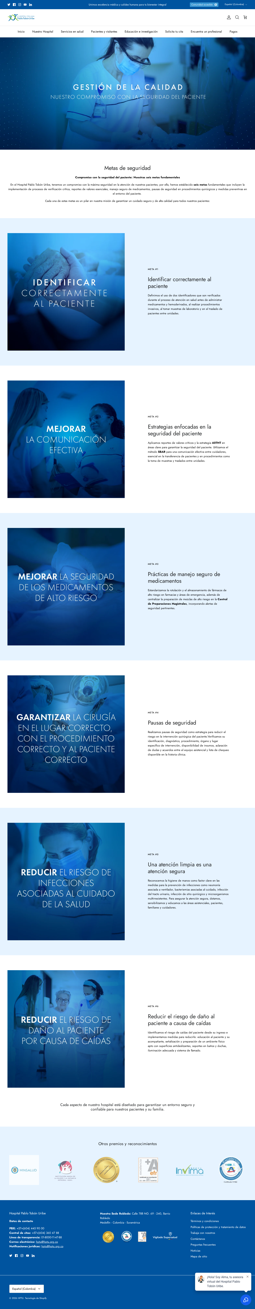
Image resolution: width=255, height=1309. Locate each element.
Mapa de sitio (199, 1256)
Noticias (195, 1251)
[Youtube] (25, 4)
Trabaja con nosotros (203, 1233)
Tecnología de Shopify (35, 1298)
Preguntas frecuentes (203, 1245)
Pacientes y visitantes (104, 31)
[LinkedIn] (30, 4)
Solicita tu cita (174, 31)
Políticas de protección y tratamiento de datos (218, 1227)
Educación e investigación (141, 31)
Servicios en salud (72, 31)
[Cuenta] (228, 17)
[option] (127, 93)
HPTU (21, 1298)
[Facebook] (14, 4)
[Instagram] (19, 4)
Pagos (233, 31)
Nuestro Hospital (42, 31)
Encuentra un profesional (206, 31)
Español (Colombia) (234, 4)
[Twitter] (8, 4)
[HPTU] (21, 17)
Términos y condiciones (205, 1221)
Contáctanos (198, 1239)
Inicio (21, 31)
